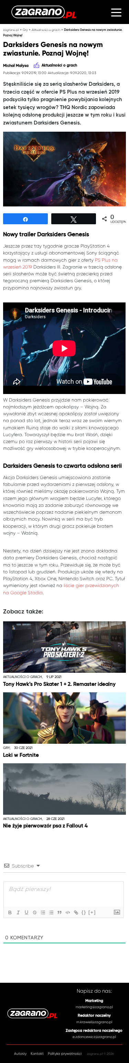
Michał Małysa (16, 66)
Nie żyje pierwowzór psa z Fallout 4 (45, 825)
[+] (92, 912)
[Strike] (34, 912)
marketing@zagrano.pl (94, 1007)
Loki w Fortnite (21, 755)
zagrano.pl (11, 30)
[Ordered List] (43, 912)
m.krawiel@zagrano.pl (94, 1022)
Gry (25, 30)
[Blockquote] (59, 912)
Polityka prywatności (65, 1054)
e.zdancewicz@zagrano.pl (94, 1037)
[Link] (76, 912)
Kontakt (37, 1054)
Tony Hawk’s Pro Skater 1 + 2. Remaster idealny (59, 684)
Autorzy (20, 1054)
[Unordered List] (51, 912)
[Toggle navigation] (116, 12)
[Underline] (26, 912)
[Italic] (18, 912)
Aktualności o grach (46, 30)
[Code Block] (67, 912)
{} (84, 912)
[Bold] (10, 912)
